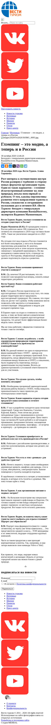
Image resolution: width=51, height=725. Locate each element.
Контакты (11, 706)
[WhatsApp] (21, 166)
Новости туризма (15, 113)
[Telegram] (25, 166)
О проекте (11, 703)
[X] (14, 166)
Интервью (11, 116)
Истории (11, 118)
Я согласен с (25, 584)
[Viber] (18, 166)
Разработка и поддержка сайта (15, 720)
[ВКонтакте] (2, 166)
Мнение (10, 121)
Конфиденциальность (17, 708)
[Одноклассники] (6, 166)
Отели (9, 125)
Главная (4, 133)
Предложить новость (11, 109)
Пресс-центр (12, 128)
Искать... (5, 23)
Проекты (11, 123)
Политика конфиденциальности (31, 584)
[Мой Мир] (10, 166)
